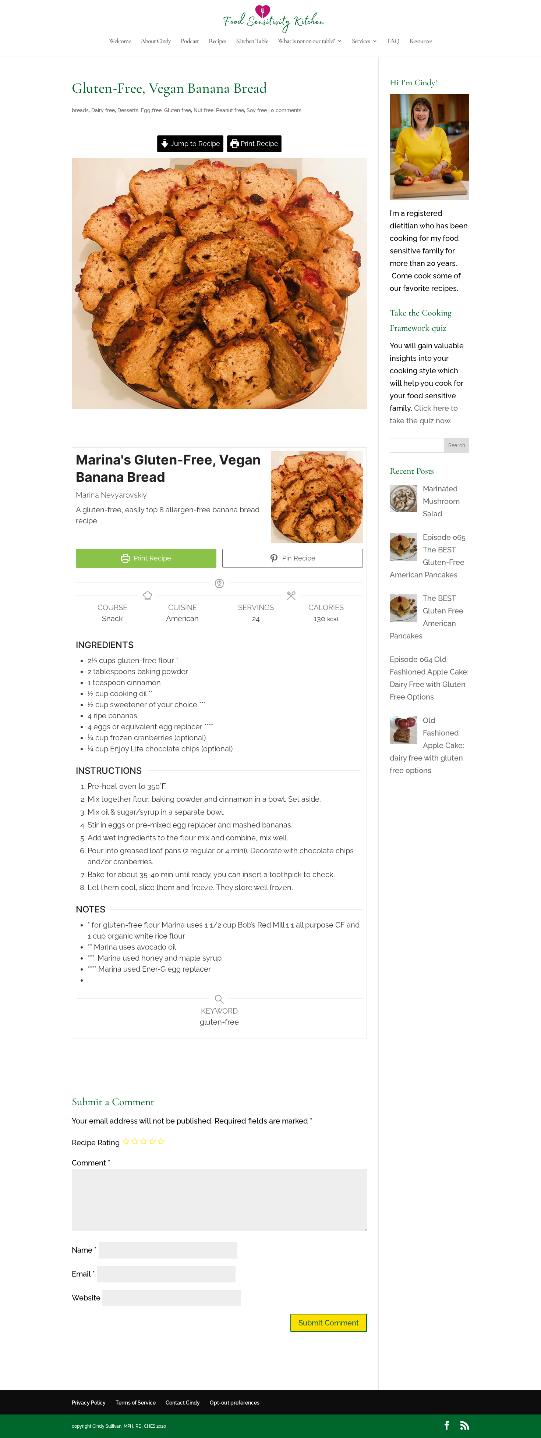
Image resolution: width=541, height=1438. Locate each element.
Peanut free (230, 110)
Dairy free (103, 110)
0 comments (286, 110)
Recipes (217, 41)
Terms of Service (136, 1403)
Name (84, 1250)
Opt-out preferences (234, 1403)
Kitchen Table (252, 41)
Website (86, 1297)
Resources (420, 41)
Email (83, 1274)
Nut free (203, 110)
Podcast (190, 41)
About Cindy (156, 41)
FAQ (393, 41)
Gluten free (177, 110)
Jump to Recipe (194, 143)
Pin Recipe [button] (297, 558)
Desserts (127, 110)
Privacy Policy (89, 1403)
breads (80, 110)
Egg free (151, 110)
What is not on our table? (306, 41)
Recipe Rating (96, 1142)
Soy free (257, 110)
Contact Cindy (183, 1403)
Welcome (120, 41)
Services (361, 41)
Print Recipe (258, 143)
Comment (91, 1162)
